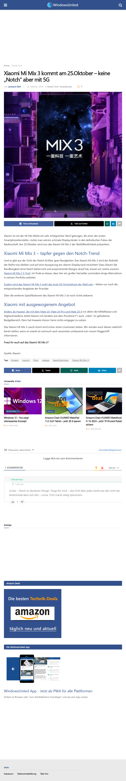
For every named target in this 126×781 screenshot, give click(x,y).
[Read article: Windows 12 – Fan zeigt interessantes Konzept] (23, 401)
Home (6, 65)
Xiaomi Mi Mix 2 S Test (17, 273)
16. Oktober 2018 (35, 86)
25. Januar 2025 (11, 425)
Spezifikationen (61, 360)
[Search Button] (120, 5)
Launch (26, 360)
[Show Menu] (5, 5)
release (45, 360)
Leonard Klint (14, 86)
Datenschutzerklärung (26, 773)
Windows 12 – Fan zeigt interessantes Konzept (16, 419)
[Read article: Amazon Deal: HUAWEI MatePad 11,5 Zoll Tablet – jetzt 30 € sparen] (64, 401)
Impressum (8, 773)
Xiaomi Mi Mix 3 (80, 360)
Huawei (15, 360)
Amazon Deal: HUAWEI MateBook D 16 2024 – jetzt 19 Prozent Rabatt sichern (104, 421)
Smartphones (66, 86)
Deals (51, 411)
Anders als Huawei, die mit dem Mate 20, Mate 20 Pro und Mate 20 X (43, 311)
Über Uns (44, 773)
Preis (35, 360)
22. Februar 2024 (94, 429)
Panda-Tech (17, 65)
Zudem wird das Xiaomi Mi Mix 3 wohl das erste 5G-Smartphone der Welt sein (48, 284)
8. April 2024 (51, 425)
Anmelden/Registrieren (110, 449)
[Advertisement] (63, 34)
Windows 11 (13, 411)
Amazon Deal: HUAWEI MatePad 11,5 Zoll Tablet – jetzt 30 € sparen (63, 419)
